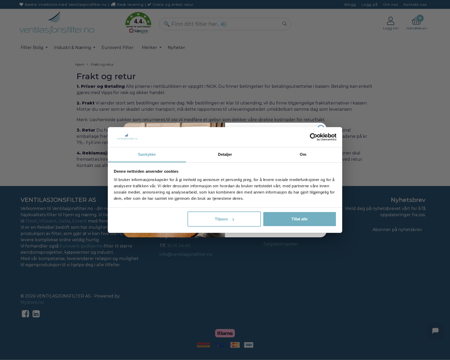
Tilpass (221, 219)
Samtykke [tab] (147, 154)
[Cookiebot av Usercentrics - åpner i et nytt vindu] (313, 137)
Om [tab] (303, 154)
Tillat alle (299, 219)
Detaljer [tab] (225, 154)
